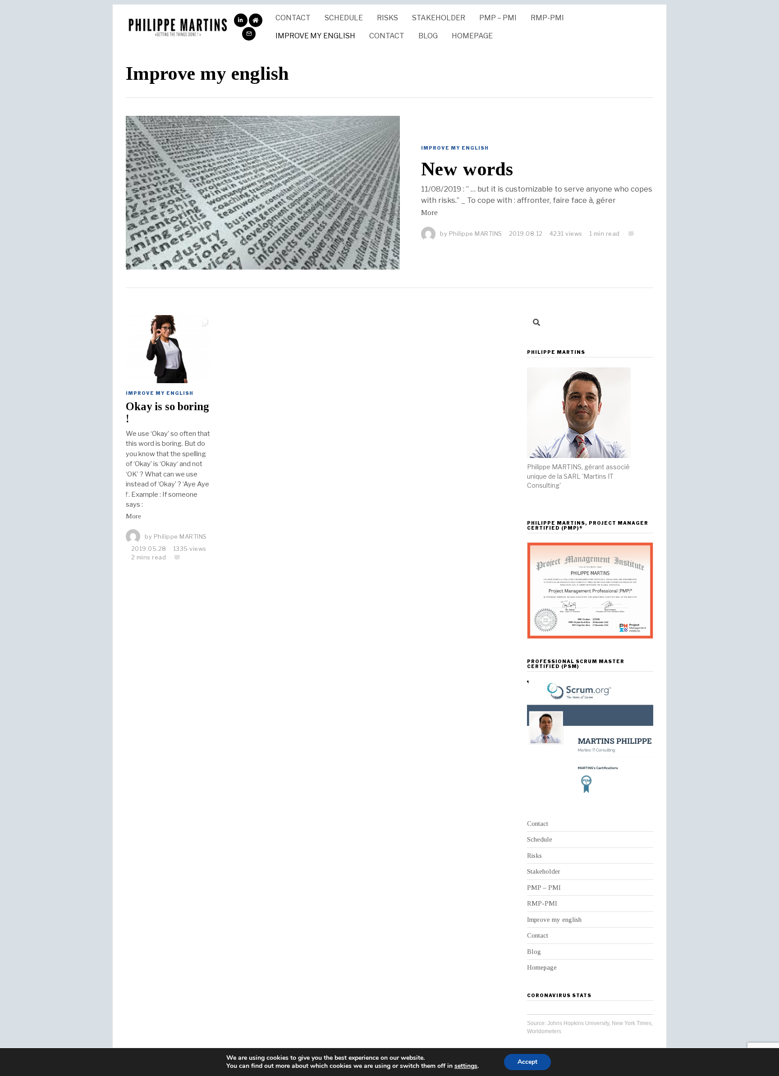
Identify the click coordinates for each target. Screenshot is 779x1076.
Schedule (344, 18)
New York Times (631, 1023)
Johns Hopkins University (578, 1023)
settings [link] (465, 1066)
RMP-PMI (547, 18)
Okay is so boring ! (167, 412)
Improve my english (315, 36)
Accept (527, 1062)
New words (467, 169)
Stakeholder (438, 18)
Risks (387, 18)
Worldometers (544, 1031)
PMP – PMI (498, 18)
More (429, 212)
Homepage (472, 36)
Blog (428, 36)
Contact (293, 18)
